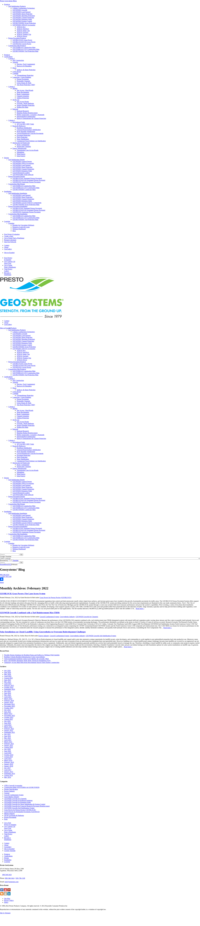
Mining (14, 88)
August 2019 (8, 757)
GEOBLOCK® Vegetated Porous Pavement (27, 178)
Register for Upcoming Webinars (23, 225)
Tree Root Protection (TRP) (26, 85)
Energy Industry (43, 636)
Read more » (140, 608)
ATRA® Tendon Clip (24, 34)
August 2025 (8, 678)
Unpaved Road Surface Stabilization (29, 130)
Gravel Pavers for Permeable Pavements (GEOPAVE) (22, 812)
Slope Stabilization (23, 139)
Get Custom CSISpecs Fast (9, 262)
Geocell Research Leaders (21, 173)
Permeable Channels (23, 81)
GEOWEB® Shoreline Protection (23, 16)
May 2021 (7, 738)
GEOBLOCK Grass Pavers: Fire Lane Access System (22, 594)
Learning (7, 221)
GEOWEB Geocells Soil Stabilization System (101, 636)
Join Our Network (10, 242)
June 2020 (7, 751)
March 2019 (8, 760)
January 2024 (8, 702)
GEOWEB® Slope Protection (22, 14)
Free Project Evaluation (12, 234)
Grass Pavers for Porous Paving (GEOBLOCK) (55, 597)
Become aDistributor (7, 274)
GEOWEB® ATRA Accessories (23, 163)
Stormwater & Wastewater (21, 143)
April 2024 (7, 697)
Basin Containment (23, 94)
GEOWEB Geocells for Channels (87, 617)
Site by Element (5, 913)
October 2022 (8, 717)
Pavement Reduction (23, 135)
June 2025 (7, 680)
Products (7, 4)
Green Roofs (16, 72)
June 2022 (7, 723)
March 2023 (8, 714)
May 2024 (7, 695)
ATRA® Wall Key (23, 29)
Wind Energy (21, 154)
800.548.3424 (4, 575)
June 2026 (7, 672)
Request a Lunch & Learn (21, 227)
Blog (14, 231)
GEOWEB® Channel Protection (23, 17)
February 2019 (9, 762)
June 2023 (7, 712)
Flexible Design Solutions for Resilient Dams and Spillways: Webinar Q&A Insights (31, 655)
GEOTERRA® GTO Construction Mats (25, 49)
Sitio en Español (5, 328)
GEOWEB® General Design (22, 161)
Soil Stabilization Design (16, 160)
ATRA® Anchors (22, 32)
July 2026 (7, 670)
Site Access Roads (23, 101)
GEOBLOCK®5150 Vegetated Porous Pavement (28, 180)
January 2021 (8, 745)
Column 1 (11, 58)
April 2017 (7, 770)
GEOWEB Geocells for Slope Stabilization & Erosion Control (24, 804)
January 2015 (8, 772)
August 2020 (8, 747)
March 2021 (8, 742)
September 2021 (9, 732)
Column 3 (11, 120)
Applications (8, 57)
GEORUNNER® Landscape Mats (24, 189)
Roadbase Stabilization (24, 128)
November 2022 (9, 715)
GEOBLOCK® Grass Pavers (22, 40)
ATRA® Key (21, 27)
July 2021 (7, 734)
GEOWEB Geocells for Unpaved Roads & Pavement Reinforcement (27, 806)
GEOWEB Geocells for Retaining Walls (17, 802)
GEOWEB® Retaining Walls (22, 19)
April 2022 (7, 725)
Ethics (6, 902)
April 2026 (7, 676)
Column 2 (11, 86)
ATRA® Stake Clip (23, 31)
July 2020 (7, 749)
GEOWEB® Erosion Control (22, 21)
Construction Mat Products (17, 45)
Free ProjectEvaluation (8, 259)
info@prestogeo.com (11, 882)
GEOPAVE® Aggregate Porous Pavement (26, 182)
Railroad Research (23, 111)
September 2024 (9, 689)
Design (6, 158)
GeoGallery (8, 249)
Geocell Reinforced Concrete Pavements (30, 133)
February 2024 (9, 700)
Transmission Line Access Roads (27, 150)
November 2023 (9, 706)
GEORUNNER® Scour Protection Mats (25, 204)
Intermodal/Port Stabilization (26, 116)
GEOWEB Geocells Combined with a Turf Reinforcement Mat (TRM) (30, 613)
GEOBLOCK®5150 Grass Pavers (23, 42)
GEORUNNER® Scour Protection (24, 23)
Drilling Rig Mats (22, 107)
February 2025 (9, 685)
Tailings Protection (23, 98)
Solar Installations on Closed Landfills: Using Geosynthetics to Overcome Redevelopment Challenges (43, 632)
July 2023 (7, 710)
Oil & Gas (15, 100)
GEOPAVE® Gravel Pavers (21, 44)
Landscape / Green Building (21, 77)
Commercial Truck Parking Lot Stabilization (31, 141)
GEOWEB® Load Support (21, 12)
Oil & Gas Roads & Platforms (14, 815)
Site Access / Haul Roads (25, 90)
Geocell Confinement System (49, 617)
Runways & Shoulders (24, 66)
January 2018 (8, 766)
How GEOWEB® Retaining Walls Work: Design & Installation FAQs (27, 660)
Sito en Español (9, 253)
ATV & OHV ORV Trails (25, 124)
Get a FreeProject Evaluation (10, 824)
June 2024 (7, 693)
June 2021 (7, 736)
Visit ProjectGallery (8, 270)
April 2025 (7, 684)
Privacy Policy (9, 900)
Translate (15, 560)
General (6, 793)
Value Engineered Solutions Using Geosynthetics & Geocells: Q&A (26, 659)
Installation (7, 191)
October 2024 (8, 687)
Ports (6, 819)
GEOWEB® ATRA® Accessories (23, 25)
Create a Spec (8, 236)
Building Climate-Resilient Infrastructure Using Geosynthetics (24, 657)
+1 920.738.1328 (5, 576)
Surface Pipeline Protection (25, 105)
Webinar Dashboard (19, 229)
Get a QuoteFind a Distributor (10, 266)
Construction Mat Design (16, 184)
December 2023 (9, 704)
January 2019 (8, 764)
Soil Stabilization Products (17, 6)
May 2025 (7, 682)
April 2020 (7, 753)
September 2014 (9, 773)
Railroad (15, 109)
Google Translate (9, 851)
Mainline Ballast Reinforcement (27, 113)
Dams (14, 68)
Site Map (7, 898)
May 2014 (7, 777)
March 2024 (8, 699)
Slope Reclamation (23, 92)
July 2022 (7, 721)
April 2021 (7, 740)
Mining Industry (9, 813)
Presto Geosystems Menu (8, 1)
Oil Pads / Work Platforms (25, 103)
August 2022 (8, 719)
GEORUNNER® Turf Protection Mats (25, 51)
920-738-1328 (20, 878)
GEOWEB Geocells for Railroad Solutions (18, 800)
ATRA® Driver (22, 36)
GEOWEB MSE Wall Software (22, 174)
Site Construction (18, 60)
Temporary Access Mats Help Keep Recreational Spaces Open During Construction (31, 662)
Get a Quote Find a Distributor (14, 238)
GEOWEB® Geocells (19, 10)
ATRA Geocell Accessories (13, 785)
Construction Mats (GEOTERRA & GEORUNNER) (21, 787)
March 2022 (8, 727)
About (6, 247)
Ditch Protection (22, 137)
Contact (6, 245)
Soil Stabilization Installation (17, 193)
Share (2, 582)
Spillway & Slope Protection (26, 70)
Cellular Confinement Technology (23, 8)
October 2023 (8, 708)
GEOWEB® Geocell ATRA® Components (26, 203)
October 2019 (8, 755)
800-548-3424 (9, 878)
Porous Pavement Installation (17, 206)
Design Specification (11, 789)
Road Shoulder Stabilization (26, 131)
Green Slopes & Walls (24, 83)
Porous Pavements (23, 79)
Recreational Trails (18, 122)
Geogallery (7, 847)
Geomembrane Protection (25, 75)
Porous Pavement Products (17, 38)
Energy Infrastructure (19, 148)
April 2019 (7, 758)
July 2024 (7, 691)
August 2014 (8, 775)
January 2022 (8, 730)
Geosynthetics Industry (67, 617)
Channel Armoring (23, 96)
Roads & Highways (19, 126)
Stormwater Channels (24, 146)
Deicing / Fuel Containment (26, 64)
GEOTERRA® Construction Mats (23, 47)
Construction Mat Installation (17, 214)
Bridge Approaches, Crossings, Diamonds (30, 115)
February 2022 (9, 729)
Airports (15, 62)
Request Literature (10, 240)
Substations (20, 152)
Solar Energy (21, 156)
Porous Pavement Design (16, 176)
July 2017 (7, 768)
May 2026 (7, 674)
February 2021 (9, 743)
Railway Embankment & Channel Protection (31, 118)
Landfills (15, 73)
